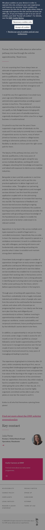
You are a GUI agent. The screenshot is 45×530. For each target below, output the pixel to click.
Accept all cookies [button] (22, 27)
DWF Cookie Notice (16, 18)
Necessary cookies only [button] (22, 22)
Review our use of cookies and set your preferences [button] (23, 33)
